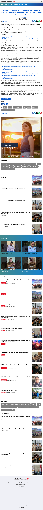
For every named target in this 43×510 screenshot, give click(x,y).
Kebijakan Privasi (18, 505)
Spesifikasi (11, 110)
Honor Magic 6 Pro (17, 107)
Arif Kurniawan (5, 166)
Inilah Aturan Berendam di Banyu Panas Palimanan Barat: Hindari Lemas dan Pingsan (21, 38)
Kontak (31, 505)
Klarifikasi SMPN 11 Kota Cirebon (8, 269)
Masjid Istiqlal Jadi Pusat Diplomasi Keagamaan (14, 224)
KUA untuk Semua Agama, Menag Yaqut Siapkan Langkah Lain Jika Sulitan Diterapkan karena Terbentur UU (21, 36)
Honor (10, 107)
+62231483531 (21, 486)
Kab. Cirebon (11, 494)
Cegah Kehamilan (5, 169)
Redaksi (2, 505)
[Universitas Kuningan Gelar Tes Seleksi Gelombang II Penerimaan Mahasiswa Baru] (37, 217)
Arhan (39, 164)
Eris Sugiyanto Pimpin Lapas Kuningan (16, 200)
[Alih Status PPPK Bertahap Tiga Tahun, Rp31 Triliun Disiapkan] (37, 357)
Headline (7, 7)
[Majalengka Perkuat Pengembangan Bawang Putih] (37, 193)
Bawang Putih (17, 166)
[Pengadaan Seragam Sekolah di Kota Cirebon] (32, 263)
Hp (24, 107)
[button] (2, 4)
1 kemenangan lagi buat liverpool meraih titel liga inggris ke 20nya (16, 164)
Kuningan (3, 306)
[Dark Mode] (39, 1)
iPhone (28, 107)
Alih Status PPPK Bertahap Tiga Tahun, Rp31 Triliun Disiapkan (15, 352)
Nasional (7, 4)
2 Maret (33, 164)
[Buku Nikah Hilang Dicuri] (11, 246)
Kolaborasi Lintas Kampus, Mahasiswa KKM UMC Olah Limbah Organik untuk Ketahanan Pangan (15, 389)
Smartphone (4, 110)
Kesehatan (21, 4)
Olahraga (16, 4)
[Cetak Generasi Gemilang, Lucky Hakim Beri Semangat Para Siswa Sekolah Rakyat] (37, 180)
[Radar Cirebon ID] (8, 2)
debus (12, 169)
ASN (11, 166)
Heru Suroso (23, 17)
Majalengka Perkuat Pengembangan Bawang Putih (13, 188)
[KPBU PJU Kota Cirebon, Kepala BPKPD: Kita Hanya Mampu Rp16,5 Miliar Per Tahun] (37, 381)
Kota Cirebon (3, 368)
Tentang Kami (26, 505)
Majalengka (3, 294)
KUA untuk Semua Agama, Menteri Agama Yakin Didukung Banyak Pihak (18, 66)
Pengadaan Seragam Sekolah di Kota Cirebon (32, 269)
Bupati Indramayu (34, 166)
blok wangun (25, 166)
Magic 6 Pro (34, 107)
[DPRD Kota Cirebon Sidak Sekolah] (32, 246)
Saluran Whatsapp (37, 505)
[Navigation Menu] (41, 1)
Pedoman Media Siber (9, 505)
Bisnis (11, 4)
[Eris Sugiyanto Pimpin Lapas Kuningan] (37, 205)
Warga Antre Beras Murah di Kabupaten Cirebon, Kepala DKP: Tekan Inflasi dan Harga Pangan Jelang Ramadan (21, 69)
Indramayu (3, 283)
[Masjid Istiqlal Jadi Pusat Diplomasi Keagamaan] (37, 229)
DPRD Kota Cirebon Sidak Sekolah (29, 253)
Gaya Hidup (27, 4)
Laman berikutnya (5, 98)
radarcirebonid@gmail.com (21, 484)
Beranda (2, 7)
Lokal (2, 4)
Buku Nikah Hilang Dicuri (6, 253)
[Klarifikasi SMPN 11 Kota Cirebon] (11, 263)
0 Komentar (4, 21)
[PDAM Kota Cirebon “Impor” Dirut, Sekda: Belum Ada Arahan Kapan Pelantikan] (37, 369)
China (5, 107)
